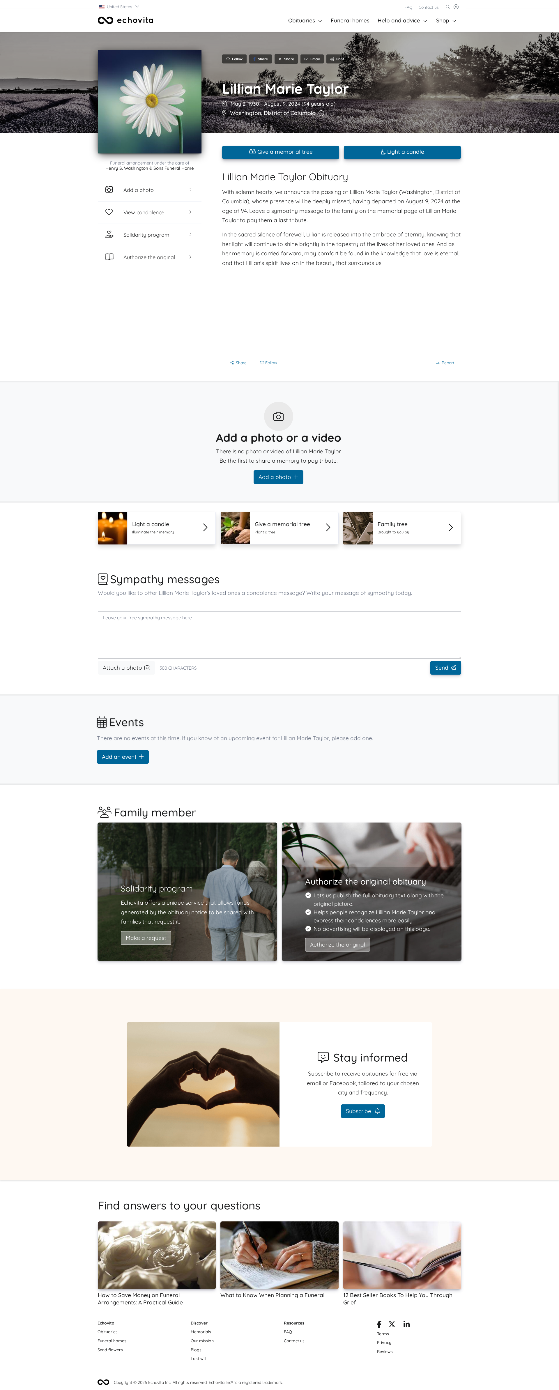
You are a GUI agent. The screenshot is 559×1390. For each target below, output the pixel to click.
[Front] (125, 20)
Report (448, 362)
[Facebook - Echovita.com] (379, 1325)
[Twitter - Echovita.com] (391, 1325)
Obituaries (301, 20)
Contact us (429, 7)
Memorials (201, 1331)
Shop (442, 20)
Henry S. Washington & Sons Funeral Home (149, 168)
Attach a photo (122, 667)
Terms (383, 1333)
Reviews (385, 1351)
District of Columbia (290, 112)
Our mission (202, 1340)
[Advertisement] (341, 316)
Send (441, 667)
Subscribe (359, 1111)
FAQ (408, 7)
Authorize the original (337, 944)
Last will (198, 1358)
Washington (245, 112)
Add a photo (275, 476)
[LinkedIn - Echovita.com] (407, 1325)
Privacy (384, 1342)
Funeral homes (350, 20)
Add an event (119, 756)
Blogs (196, 1349)
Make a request (146, 937)
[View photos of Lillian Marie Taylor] (149, 101)
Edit (456, 57)
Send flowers (110, 1349)
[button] (119, 6)
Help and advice (399, 20)
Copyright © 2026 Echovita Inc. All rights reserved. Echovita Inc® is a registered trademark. (198, 1382)
